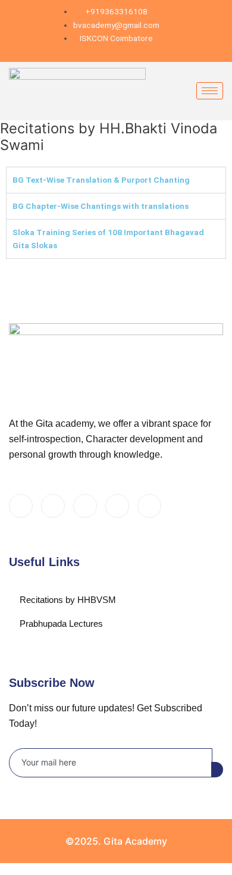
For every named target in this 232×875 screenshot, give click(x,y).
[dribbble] (117, 506)
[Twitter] (53, 506)
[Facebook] (21, 506)
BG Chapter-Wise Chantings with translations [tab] (100, 206)
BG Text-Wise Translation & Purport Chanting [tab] (101, 180)
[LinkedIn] (85, 506)
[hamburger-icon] (209, 90)
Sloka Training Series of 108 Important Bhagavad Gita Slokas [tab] (108, 239)
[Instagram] (149, 506)
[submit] (217, 769)
